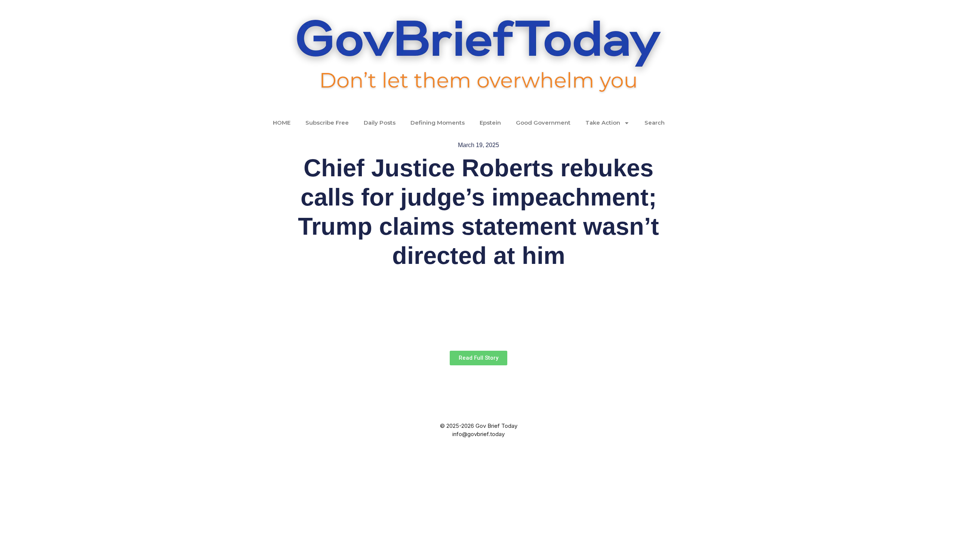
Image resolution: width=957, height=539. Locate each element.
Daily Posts (380, 122)
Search (654, 122)
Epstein (490, 122)
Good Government (543, 122)
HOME (281, 122)
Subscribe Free (327, 122)
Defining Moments (437, 122)
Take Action (602, 122)
